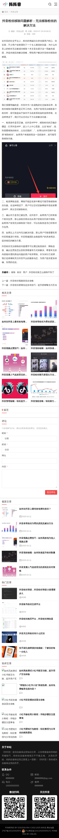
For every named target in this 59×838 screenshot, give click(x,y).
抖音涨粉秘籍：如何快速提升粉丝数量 (37, 552)
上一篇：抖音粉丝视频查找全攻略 (18, 281)
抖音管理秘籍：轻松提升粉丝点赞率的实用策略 (24, 401)
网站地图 (50, 828)
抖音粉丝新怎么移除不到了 (41, 272)
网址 (4, 455)
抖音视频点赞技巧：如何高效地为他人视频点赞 (24, 348)
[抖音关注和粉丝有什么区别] (9, 637)
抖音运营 (14, 12)
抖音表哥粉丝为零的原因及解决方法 (36, 523)
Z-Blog (33, 834)
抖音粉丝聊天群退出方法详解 (44, 374)
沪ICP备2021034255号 (11, 831)
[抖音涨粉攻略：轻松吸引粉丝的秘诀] (44, 389)
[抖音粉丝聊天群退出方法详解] (44, 362)
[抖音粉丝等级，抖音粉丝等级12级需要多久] (9, 593)
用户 (25, 272)
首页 (6, 12)
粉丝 (19, 272)
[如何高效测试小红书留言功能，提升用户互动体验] (9, 674)
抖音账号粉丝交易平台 (29, 604)
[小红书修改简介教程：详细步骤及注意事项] (9, 718)
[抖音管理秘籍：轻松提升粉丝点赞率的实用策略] (15, 389)
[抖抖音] (13, 4)
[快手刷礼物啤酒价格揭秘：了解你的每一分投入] (9, 652)
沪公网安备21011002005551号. (38, 831)
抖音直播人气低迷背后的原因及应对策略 (21, 374)
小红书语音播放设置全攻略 (32, 700)
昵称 (5, 433)
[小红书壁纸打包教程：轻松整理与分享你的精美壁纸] (9, 732)
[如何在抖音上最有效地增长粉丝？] (15, 309)
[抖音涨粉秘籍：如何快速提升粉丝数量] (44, 336)
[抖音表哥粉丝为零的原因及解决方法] (44, 309)
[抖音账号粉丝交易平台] (9, 608)
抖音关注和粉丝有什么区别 (32, 633)
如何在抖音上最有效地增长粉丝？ (18, 321)
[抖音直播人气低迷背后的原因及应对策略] (15, 362)
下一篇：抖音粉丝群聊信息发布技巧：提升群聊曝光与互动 (29, 285)
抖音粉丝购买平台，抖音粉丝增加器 (36, 619)
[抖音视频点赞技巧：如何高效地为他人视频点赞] (15, 336)
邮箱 (5, 444)
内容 (5, 466)
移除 (13, 272)
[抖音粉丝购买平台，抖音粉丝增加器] (9, 622)
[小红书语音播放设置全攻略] (9, 703)
